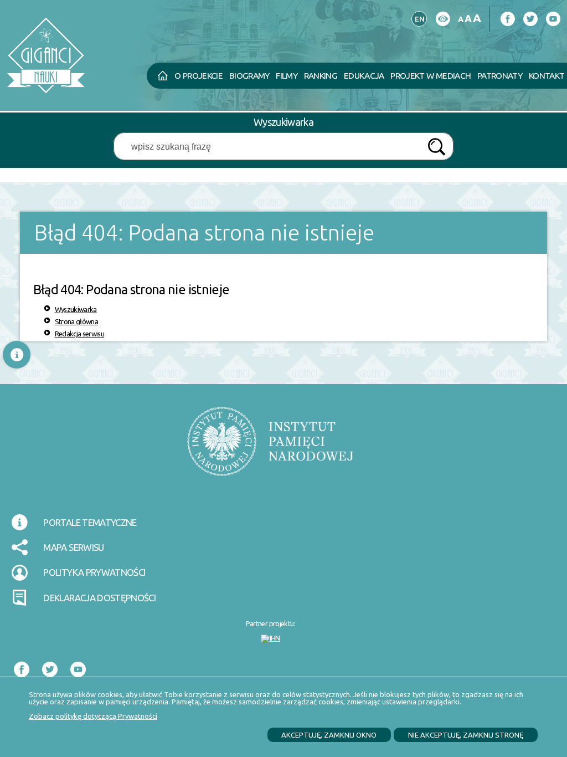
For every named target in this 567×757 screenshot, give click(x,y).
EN (418, 17)
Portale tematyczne (89, 522)
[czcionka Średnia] (468, 18)
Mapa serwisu (73, 547)
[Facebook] (507, 19)
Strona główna (77, 321)
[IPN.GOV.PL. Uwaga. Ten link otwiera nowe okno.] (270, 448)
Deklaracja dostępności (99, 597)
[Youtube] (553, 19)
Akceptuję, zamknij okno (329, 735)
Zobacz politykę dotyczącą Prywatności (93, 716)
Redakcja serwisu (80, 333)
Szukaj (436, 147)
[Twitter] (530, 19)
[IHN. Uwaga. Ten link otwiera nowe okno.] (270, 639)
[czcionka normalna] (460, 19)
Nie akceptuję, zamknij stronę (465, 735)
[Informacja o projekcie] (16, 355)
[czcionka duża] (477, 18)
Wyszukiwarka (76, 309)
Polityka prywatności (94, 572)
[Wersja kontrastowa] (443, 19)
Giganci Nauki (130, 29)
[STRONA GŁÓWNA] (162, 76)
